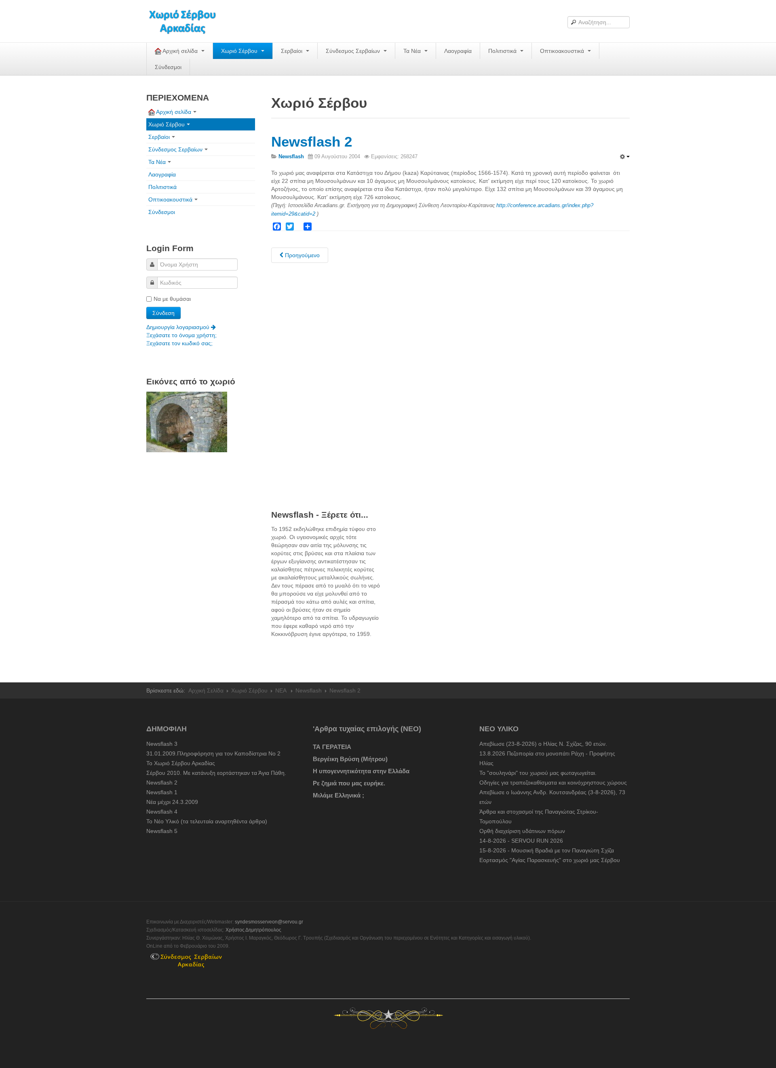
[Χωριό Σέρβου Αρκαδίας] (187, 21)
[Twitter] (289, 226)
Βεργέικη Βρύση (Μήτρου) (350, 758)
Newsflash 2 (311, 141)
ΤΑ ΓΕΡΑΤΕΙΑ (332, 746)
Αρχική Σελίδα (206, 690)
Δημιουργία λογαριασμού (178, 327)
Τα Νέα (412, 51)
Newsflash (308, 690)
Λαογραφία (458, 51)
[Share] (307, 226)
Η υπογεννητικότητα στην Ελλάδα (361, 771)
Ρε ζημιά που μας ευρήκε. (349, 783)
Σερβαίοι (292, 51)
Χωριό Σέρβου (240, 51)
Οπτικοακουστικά (563, 51)
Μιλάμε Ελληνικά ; (338, 795)
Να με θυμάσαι (172, 299)
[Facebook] (277, 226)
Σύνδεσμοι (168, 67)
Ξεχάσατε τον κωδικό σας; (179, 343)
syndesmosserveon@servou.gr (269, 922)
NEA (281, 690)
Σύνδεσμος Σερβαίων (354, 51)
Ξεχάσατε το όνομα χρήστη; (181, 335)
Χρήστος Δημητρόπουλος (253, 930)
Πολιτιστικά (503, 51)
